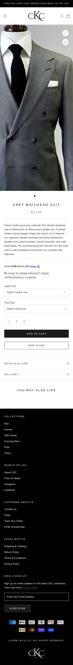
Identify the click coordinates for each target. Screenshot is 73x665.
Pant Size (9, 302)
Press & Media (12, 478)
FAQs (7, 515)
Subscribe (17, 608)
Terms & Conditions (15, 558)
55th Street (10, 435)
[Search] (62, 15)
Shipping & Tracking (15, 546)
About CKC (10, 472)
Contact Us (10, 509)
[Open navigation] (5, 16)
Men (6, 423)
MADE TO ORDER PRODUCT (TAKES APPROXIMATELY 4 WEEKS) (26, 275)
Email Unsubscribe (14, 527)
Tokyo (7, 453)
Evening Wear (11, 441)
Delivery (11, 374)
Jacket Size (10, 286)
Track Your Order (13, 521)
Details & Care (16, 363)
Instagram (9, 484)
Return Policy (11, 552)
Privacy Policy (11, 564)
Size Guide (36, 345)
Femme (8, 429)
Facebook (9, 490)
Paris (7, 447)
